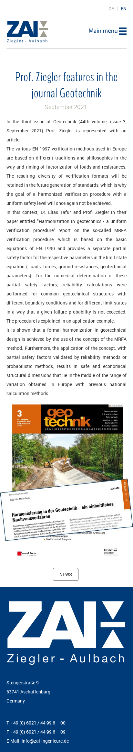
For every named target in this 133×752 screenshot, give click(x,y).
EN (124, 8)
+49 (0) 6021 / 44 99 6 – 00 (38, 723)
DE (111, 8)
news (65, 574)
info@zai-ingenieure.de (45, 741)
